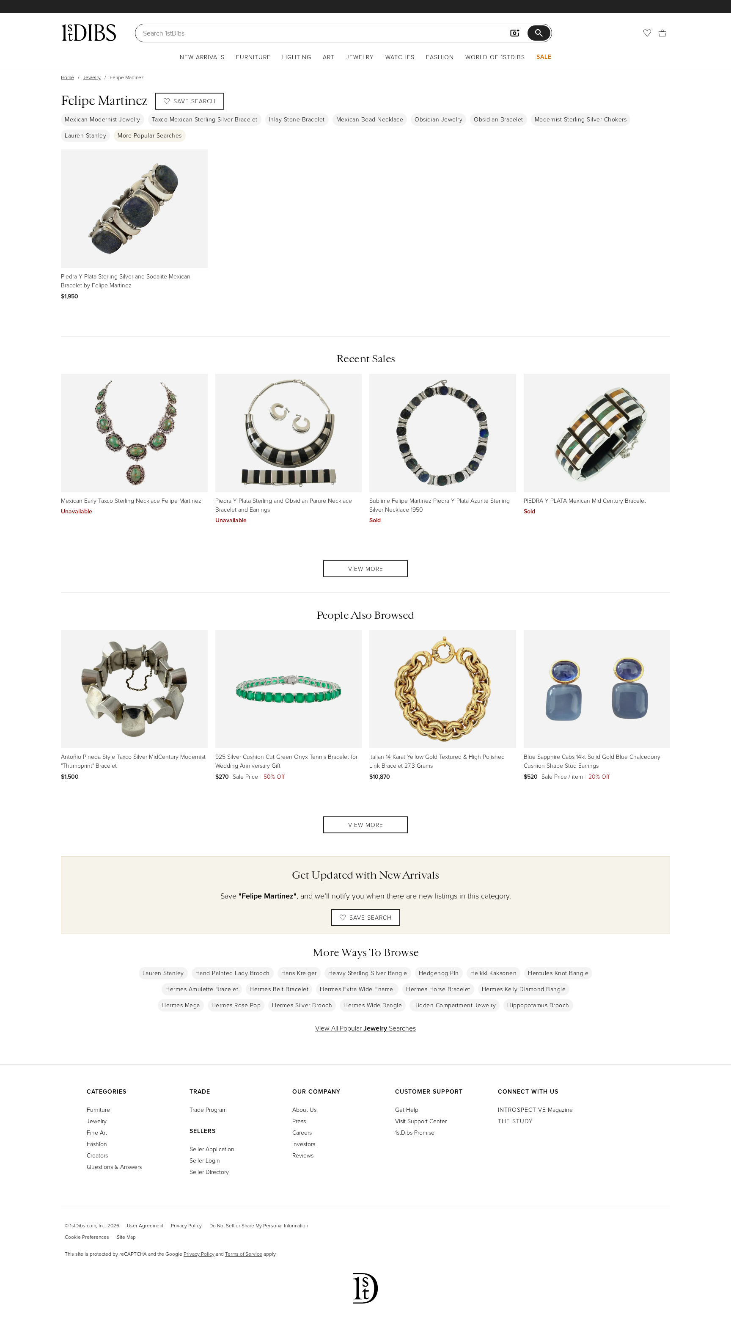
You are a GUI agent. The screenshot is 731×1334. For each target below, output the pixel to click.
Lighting (296, 57)
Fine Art (97, 1132)
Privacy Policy (186, 1225)
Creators (97, 1155)
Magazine (535, 1109)
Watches (400, 57)
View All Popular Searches (365, 1028)
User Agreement (145, 1225)
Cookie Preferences (87, 1236)
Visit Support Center (421, 1121)
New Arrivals (202, 57)
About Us (304, 1109)
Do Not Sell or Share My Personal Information (258, 1225)
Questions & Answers (114, 1167)
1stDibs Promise (414, 1132)
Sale (544, 56)
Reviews (302, 1155)
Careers (302, 1132)
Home (67, 77)
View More (365, 569)
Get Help (406, 1109)
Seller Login (205, 1160)
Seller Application (212, 1149)
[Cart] (662, 33)
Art (329, 57)
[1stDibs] (88, 32)
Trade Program (208, 1109)
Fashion (440, 57)
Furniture (253, 57)
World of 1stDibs (495, 57)
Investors (303, 1144)
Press (299, 1121)
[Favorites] (647, 33)
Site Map (126, 1236)
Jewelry (360, 57)
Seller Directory (209, 1172)
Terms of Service (243, 1253)
